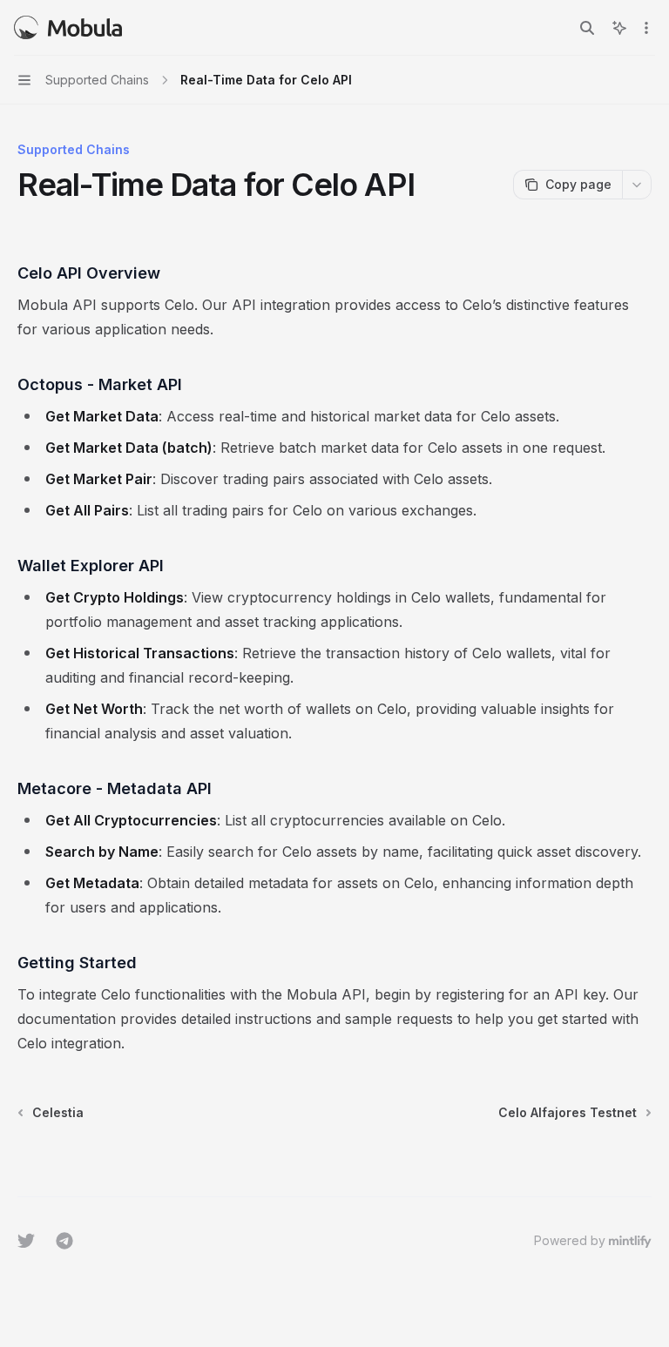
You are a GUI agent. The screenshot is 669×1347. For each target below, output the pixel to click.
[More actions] (646, 28)
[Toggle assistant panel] (619, 28)
